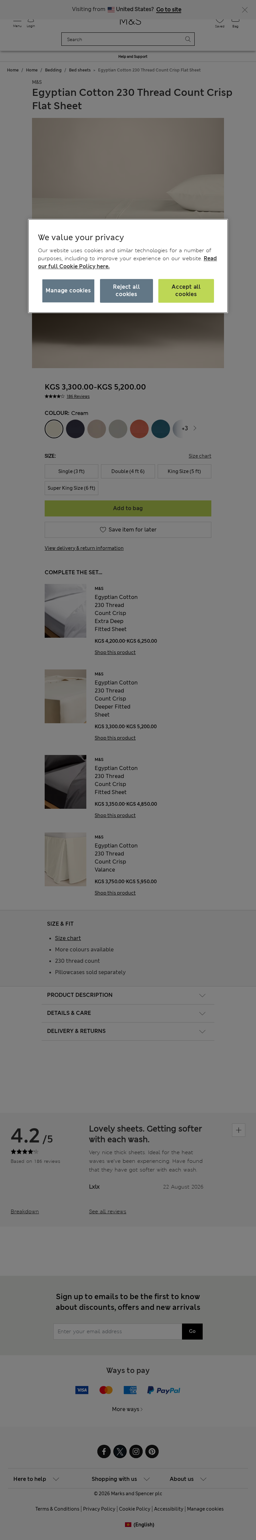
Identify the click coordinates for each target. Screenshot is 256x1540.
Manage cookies (68, 290)
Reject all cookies (126, 290)
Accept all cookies (186, 290)
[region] (128, 266)
